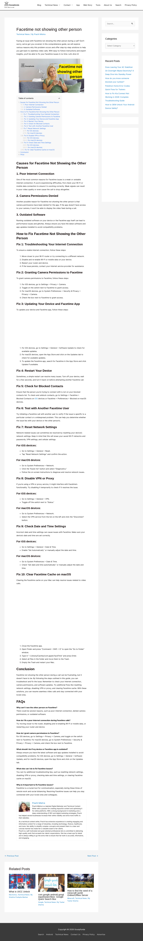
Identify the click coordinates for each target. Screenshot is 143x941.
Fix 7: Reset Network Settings (35, 128)
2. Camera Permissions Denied (35, 107)
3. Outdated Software (32, 109)
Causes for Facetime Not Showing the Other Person (39, 102)
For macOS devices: (34, 133)
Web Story (87, 5)
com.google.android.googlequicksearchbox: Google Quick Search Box (51, 896)
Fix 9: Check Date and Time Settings (37, 143)
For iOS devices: (33, 131)
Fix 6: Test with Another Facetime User (38, 126)
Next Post (92, 856)
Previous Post (12, 856)
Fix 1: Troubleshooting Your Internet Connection (41, 114)
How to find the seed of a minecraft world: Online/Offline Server (79, 892)
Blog (39, 5)
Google (40, 902)
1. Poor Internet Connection (33, 105)
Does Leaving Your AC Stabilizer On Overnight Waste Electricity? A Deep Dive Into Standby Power (119, 70)
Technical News (51, 5)
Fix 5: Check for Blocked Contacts (37, 124)
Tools (98, 5)
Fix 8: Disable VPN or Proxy (34, 135)
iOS (36, 398)
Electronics (13, 895)
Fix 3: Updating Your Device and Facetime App (41, 119)
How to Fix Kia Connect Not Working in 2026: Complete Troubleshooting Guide (117, 97)
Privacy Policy (131, 5)
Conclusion (24, 152)
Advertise (101, 934)
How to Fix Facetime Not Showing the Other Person (39, 112)
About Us (108, 5)
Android (49, 934)
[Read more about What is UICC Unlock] (22, 881)
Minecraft (70, 898)
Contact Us (75, 934)
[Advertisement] (51, 329)
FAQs (22, 154)
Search (118, 5)
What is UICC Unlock (19, 891)
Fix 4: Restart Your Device (33, 121)
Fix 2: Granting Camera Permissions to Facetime (42, 116)
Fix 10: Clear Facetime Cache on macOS (40, 150)
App (78, 5)
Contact (67, 5)
